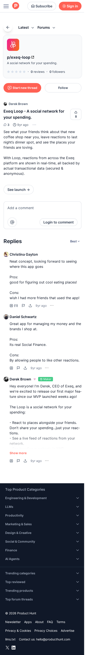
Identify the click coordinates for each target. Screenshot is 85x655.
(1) (16, 305)
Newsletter (13, 622)
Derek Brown (18, 104)
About (39, 622)
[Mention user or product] (12, 222)
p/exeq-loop (18, 57)
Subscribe (44, 6)
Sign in (72, 6)
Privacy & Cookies (18, 630)
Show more (18, 453)
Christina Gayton (24, 254)
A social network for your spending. (32, 63)
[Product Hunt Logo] (15, 6)
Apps (28, 622)
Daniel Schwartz (23, 317)
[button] (34, 124)
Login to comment (58, 222)
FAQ (50, 622)
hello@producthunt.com (53, 639)
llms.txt (10, 639)
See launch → (18, 189)
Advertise (67, 630)
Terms (60, 622)
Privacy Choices (45, 630)
